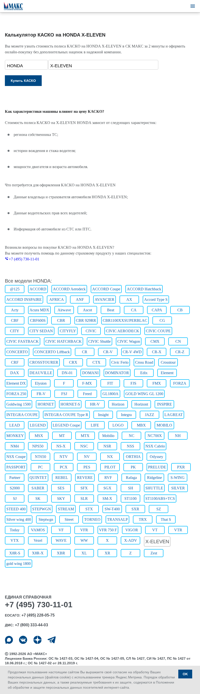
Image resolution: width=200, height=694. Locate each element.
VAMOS (38, 530)
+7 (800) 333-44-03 (31, 625)
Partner (14, 477)
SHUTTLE (154, 488)
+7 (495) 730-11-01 (24, 259)
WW (84, 540)
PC (40, 467)
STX (89, 509)
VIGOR (131, 530)
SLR (84, 498)
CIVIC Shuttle (99, 341)
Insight (103, 415)
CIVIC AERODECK (122, 331)
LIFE (95, 425)
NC (131, 436)
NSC (84, 446)
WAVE (61, 540)
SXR (135, 509)
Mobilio (108, 436)
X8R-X (38, 553)
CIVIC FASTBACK (22, 341)
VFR (84, 530)
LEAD (14, 425)
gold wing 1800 (18, 563)
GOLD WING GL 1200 (144, 394)
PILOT (110, 467)
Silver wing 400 (18, 519)
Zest (153, 553)
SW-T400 (112, 509)
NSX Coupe (16, 457)
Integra (126, 415)
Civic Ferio (120, 362)
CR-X (156, 352)
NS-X (61, 446)
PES (86, 467)
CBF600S (38, 320)
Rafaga (131, 477)
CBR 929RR (86, 320)
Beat (110, 310)
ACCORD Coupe (106, 289)
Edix (144, 373)
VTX (14, 540)
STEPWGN (41, 509)
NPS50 (37, 446)
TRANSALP (117, 519)
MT (62, 436)
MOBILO (164, 425)
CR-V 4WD (132, 352)
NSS (130, 446)
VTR (178, 530)
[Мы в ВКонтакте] (23, 640)
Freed (87, 394)
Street (69, 519)
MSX (39, 436)
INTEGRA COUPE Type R (66, 415)
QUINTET (38, 477)
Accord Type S (156, 299)
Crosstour (168, 362)
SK (37, 498)
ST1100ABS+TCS (160, 498)
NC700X (155, 436)
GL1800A (110, 394)
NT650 (40, 457)
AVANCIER (104, 299)
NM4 (14, 446)
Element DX (16, 383)
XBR (61, 553)
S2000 (15, 488)
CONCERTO (17, 352)
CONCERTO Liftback (52, 352)
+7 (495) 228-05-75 (38, 615)
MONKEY (15, 436)
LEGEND (38, 425)
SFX (84, 488)
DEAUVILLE (41, 373)
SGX (107, 488)
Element (167, 373)
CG (162, 320)
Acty (15, 310)
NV (87, 457)
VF (61, 530)
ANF (80, 299)
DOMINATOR (117, 373)
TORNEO (92, 519)
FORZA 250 (16, 394)
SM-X (107, 498)
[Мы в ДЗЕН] (37, 640)
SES (61, 488)
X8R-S (14, 553)
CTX (96, 362)
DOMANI (90, 373)
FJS (133, 383)
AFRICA (56, 299)
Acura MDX (39, 310)
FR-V (41, 394)
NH (178, 436)
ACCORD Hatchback (144, 289)
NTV (64, 457)
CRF (15, 362)
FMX (156, 383)
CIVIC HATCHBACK (63, 341)
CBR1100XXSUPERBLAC (125, 320)
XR (107, 553)
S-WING (177, 477)
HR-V (95, 404)
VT (155, 530)
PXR (181, 467)
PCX (64, 467)
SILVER (178, 488)
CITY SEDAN (41, 331)
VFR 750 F (108, 530)
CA (134, 310)
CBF (15, 320)
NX (110, 457)
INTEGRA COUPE (22, 415)
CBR (61, 320)
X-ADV (130, 540)
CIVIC (91, 331)
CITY (14, 331)
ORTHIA (133, 457)
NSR (107, 446)
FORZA (179, 383)
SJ (15, 498)
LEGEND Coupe (66, 425)
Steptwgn (46, 519)
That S (166, 519)
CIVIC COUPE (158, 331)
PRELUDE (157, 467)
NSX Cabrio (155, 446)
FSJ (64, 394)
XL (84, 553)
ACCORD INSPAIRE (24, 299)
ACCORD (38, 289)
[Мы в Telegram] (52, 640)
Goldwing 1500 (18, 404)
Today (15, 530)
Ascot (87, 310)
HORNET (46, 404)
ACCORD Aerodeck (69, 289)
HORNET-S (70, 404)
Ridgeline (154, 477)
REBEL (61, 477)
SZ (158, 509)
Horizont (141, 404)
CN (178, 341)
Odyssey (156, 457)
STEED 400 (16, 509)
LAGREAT (173, 415)
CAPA (157, 310)
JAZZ (149, 415)
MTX (85, 436)
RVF (108, 477)
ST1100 (130, 498)
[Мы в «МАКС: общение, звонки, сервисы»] (9, 640)
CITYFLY (68, 331)
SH (130, 488)
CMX (155, 341)
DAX (14, 373)
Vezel (38, 540)
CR (84, 352)
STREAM (66, 509)
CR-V (108, 352)
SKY (61, 498)
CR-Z (179, 352)
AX (129, 299)
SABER (37, 488)
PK (133, 467)
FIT (110, 383)
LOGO (118, 425)
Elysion (41, 383)
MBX (141, 425)
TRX (143, 519)
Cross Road (144, 362)
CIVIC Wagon (128, 341)
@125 (15, 289)
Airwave (64, 310)
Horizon (118, 404)
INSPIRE (164, 404)
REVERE (85, 477)
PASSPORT (16, 467)
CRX (73, 362)
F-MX (87, 383)
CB (180, 310)
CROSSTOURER (44, 362)
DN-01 (67, 373)
